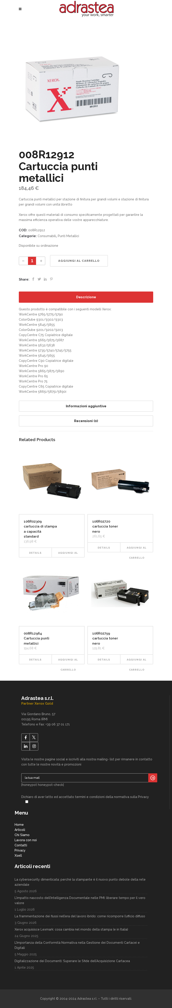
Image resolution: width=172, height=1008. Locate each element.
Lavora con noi (26, 840)
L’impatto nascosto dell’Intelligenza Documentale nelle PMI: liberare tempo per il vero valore (80, 900)
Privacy (20, 850)
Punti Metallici (68, 236)
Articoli (20, 830)
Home (19, 824)
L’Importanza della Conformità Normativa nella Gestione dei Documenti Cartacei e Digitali (77, 945)
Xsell (18, 855)
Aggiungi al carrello (79, 260)
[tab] (86, 297)
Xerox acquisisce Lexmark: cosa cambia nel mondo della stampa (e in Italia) (71, 929)
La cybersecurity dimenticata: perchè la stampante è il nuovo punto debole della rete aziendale (80, 882)
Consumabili (47, 236)
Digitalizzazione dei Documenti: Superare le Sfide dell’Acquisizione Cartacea (72, 961)
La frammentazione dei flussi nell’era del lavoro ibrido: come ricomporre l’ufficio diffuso (80, 916)
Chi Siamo (22, 835)
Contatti (21, 845)
